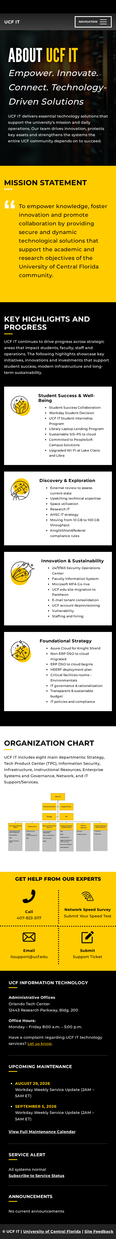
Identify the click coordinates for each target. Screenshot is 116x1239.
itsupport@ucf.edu (29, 956)
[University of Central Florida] (41, 6)
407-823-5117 (29, 918)
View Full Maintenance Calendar (42, 1131)
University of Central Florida (52, 1231)
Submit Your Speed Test (87, 916)
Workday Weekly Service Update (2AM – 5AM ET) (54, 1089)
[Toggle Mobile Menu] (111, 6)
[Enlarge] (105, 797)
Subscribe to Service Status (36, 1175)
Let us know (40, 1043)
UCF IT (12, 22)
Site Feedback (99, 1231)
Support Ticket (87, 956)
